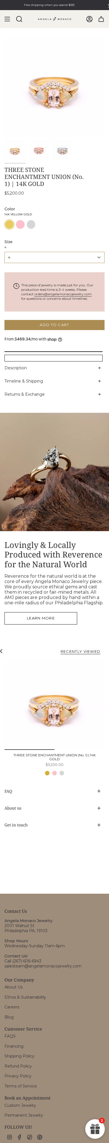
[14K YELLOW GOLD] (47, 773)
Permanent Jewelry (23, 1115)
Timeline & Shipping (23, 381)
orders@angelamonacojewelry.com (63, 294)
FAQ (8, 791)
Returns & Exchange (24, 394)
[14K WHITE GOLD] (62, 773)
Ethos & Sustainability (25, 997)
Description (15, 367)
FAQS (10, 1036)
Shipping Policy (19, 1056)
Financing (13, 1046)
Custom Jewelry (20, 1105)
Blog (9, 1017)
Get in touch (16, 825)
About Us (13, 987)
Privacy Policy (18, 1076)
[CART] (101, 19)
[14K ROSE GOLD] (54, 773)
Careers (11, 1007)
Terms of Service (20, 1086)
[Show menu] (7, 19)
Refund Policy (18, 1066)
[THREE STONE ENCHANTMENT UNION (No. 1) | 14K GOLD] (54, 705)
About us (12, 808)
